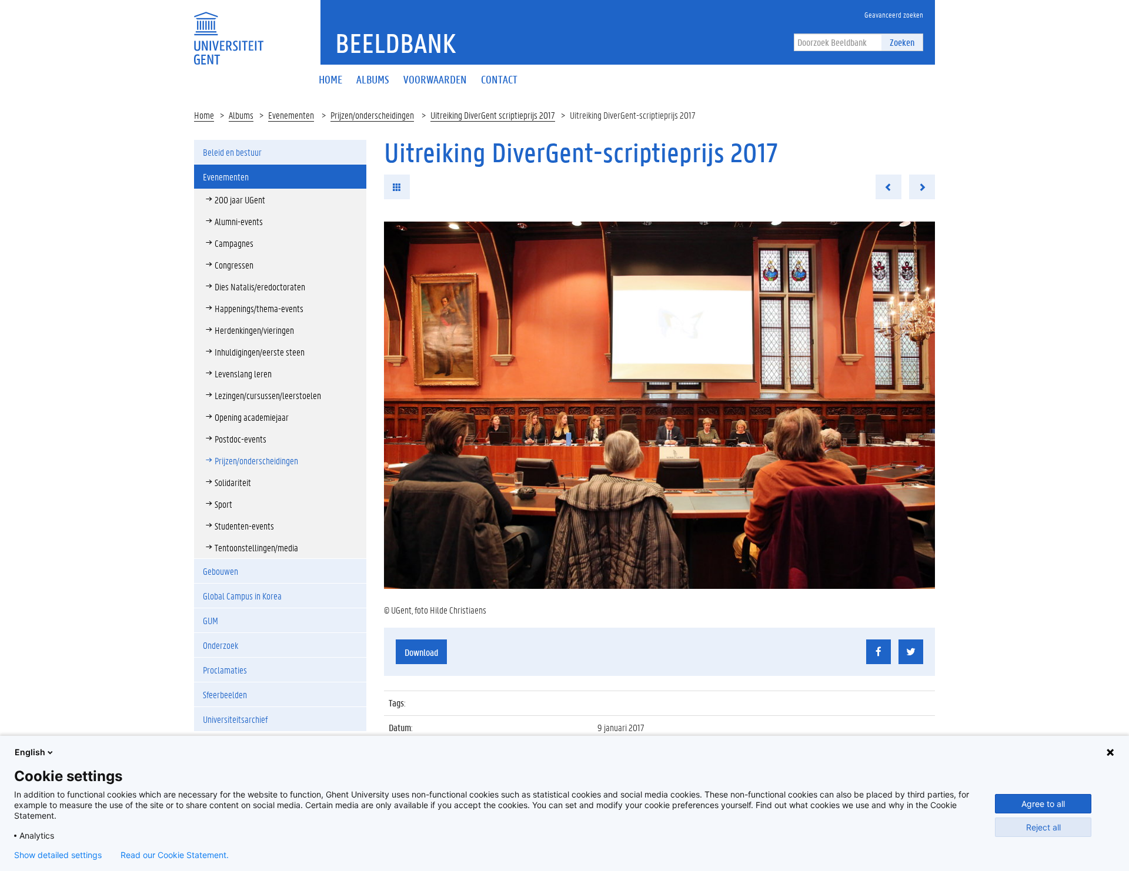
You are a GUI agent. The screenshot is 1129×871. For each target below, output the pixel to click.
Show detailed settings (58, 855)
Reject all (1043, 827)
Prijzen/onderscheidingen (372, 115)
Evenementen (291, 115)
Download (421, 652)
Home (204, 115)
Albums (241, 115)
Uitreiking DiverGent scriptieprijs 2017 (492, 115)
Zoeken (902, 42)
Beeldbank (395, 43)
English (30, 752)
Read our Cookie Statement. (175, 855)
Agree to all (1043, 804)
